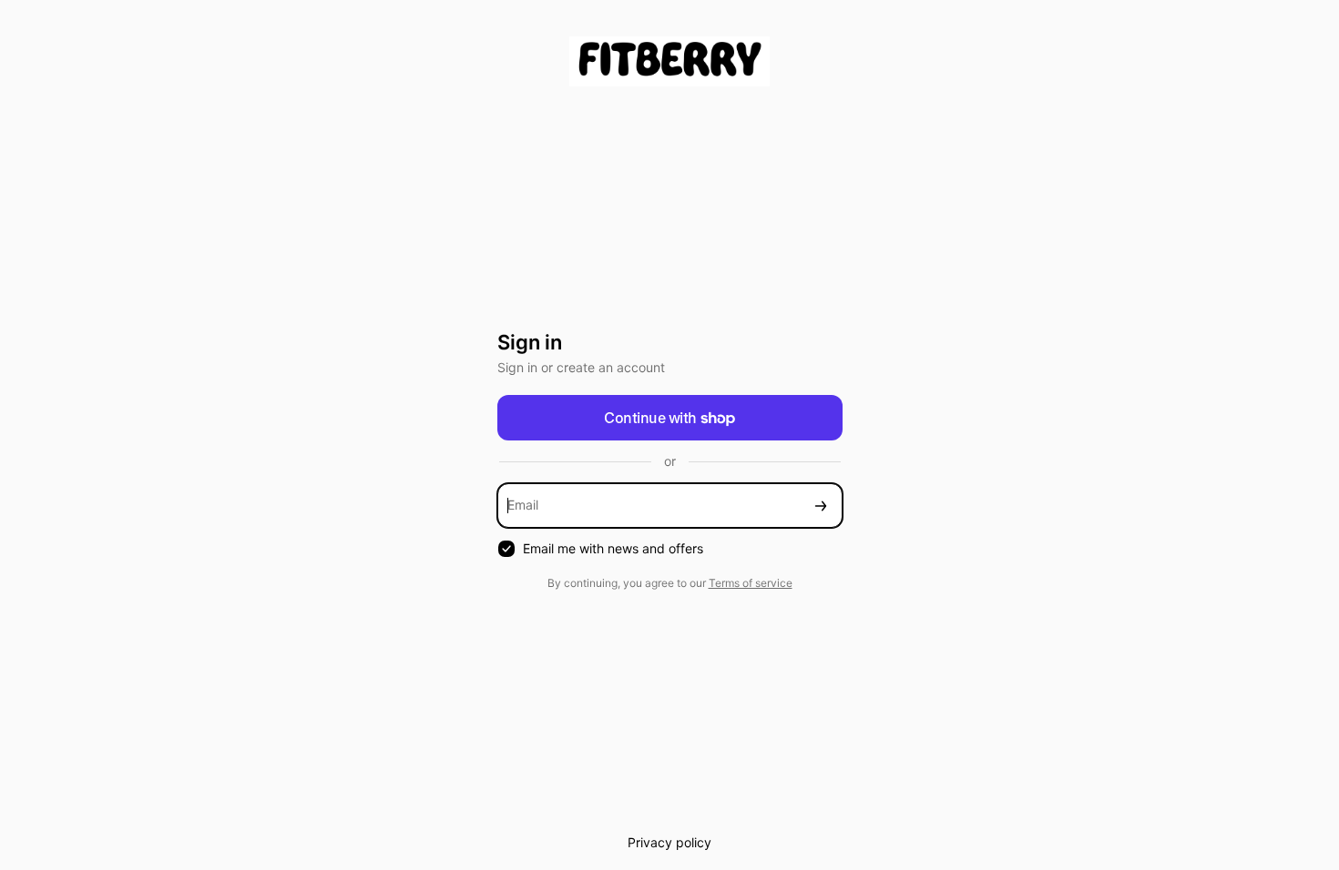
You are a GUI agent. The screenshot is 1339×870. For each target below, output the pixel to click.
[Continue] (820, 505)
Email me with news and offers (613, 548)
